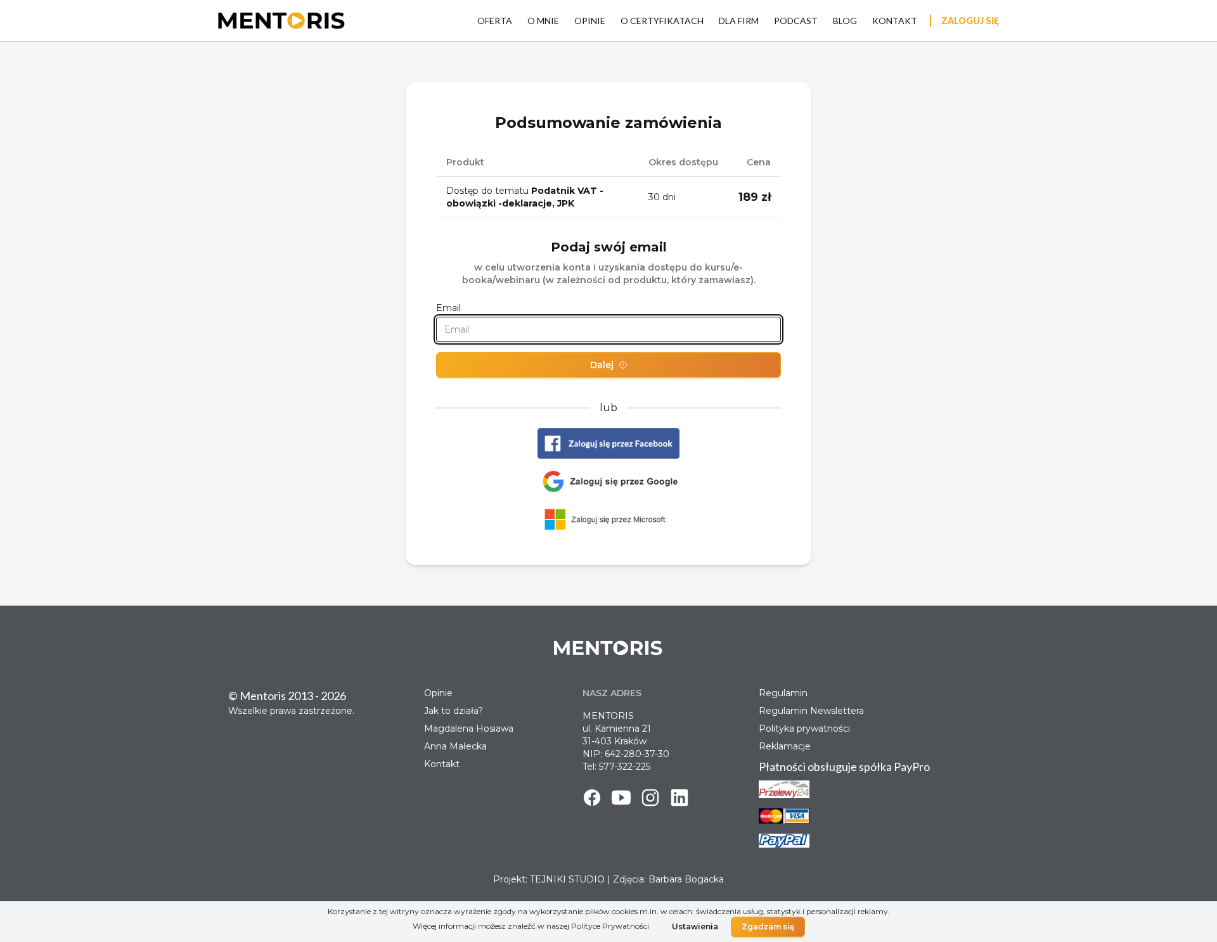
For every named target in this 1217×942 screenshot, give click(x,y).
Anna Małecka (455, 746)
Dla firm (739, 20)
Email (448, 308)
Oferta (494, 20)
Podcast (796, 20)
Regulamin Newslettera (811, 710)
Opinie (589, 20)
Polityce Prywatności (610, 926)
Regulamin (783, 693)
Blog (845, 20)
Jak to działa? (453, 710)
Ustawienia (695, 926)
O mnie (543, 20)
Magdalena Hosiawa (468, 728)
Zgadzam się (768, 926)
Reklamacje (785, 746)
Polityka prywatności (804, 728)
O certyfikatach (662, 20)
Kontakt (894, 20)
